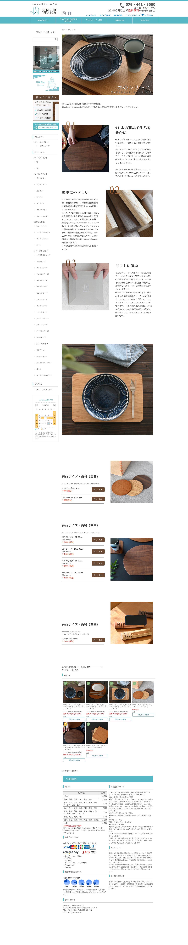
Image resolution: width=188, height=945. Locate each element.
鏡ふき (38, 369)
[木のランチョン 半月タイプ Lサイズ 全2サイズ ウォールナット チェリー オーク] (97, 701)
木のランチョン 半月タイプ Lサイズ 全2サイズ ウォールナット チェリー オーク (97, 706)
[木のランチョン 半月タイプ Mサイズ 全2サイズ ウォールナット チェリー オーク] (74, 742)
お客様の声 (119, 20)
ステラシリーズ (41, 268)
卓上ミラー (40, 203)
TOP (63, 29)
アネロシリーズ (41, 299)
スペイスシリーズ (42, 331)
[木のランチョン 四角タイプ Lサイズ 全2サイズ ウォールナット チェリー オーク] (74, 701)
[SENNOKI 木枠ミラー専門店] (44, 16)
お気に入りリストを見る (44, 389)
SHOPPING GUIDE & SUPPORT (68, 20)
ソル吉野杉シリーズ (43, 255)
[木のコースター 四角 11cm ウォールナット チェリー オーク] (97, 742)
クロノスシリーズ (42, 318)
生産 (64, 716)
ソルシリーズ (41, 261)
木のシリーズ (44, 146)
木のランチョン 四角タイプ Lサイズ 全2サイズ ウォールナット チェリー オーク (74, 706)
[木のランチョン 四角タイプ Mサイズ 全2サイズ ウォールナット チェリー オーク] (120, 701)
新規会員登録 (118, 15)
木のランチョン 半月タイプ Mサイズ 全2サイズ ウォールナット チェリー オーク (74, 747)
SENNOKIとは (43, 20)
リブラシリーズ (41, 306)
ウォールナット (41, 226)
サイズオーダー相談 (94, 20)
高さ (38, 168)
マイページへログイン (133, 15)
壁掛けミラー (41, 178)
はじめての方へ (91, 15)
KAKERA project (42, 344)
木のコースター (41, 356)
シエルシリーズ (41, 325)
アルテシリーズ (41, 287)
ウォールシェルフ (42, 216)
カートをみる (148, 15)
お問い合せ (145, 20)
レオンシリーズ (41, 312)
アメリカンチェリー (43, 232)
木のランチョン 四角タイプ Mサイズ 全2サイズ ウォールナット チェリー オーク (120, 706)
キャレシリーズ (41, 280)
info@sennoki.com (74, 912)
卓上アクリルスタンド (44, 375)
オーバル (39, 197)
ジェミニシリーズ (42, 274)
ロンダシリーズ (41, 293)
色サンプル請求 (105, 15)
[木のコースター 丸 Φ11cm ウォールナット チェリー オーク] (143, 701)
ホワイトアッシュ (42, 239)
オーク (38, 245)
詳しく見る (98, 489)
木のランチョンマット (44, 363)
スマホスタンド (41, 210)
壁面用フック (41, 350)
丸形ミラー (40, 191)
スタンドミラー (41, 184)
